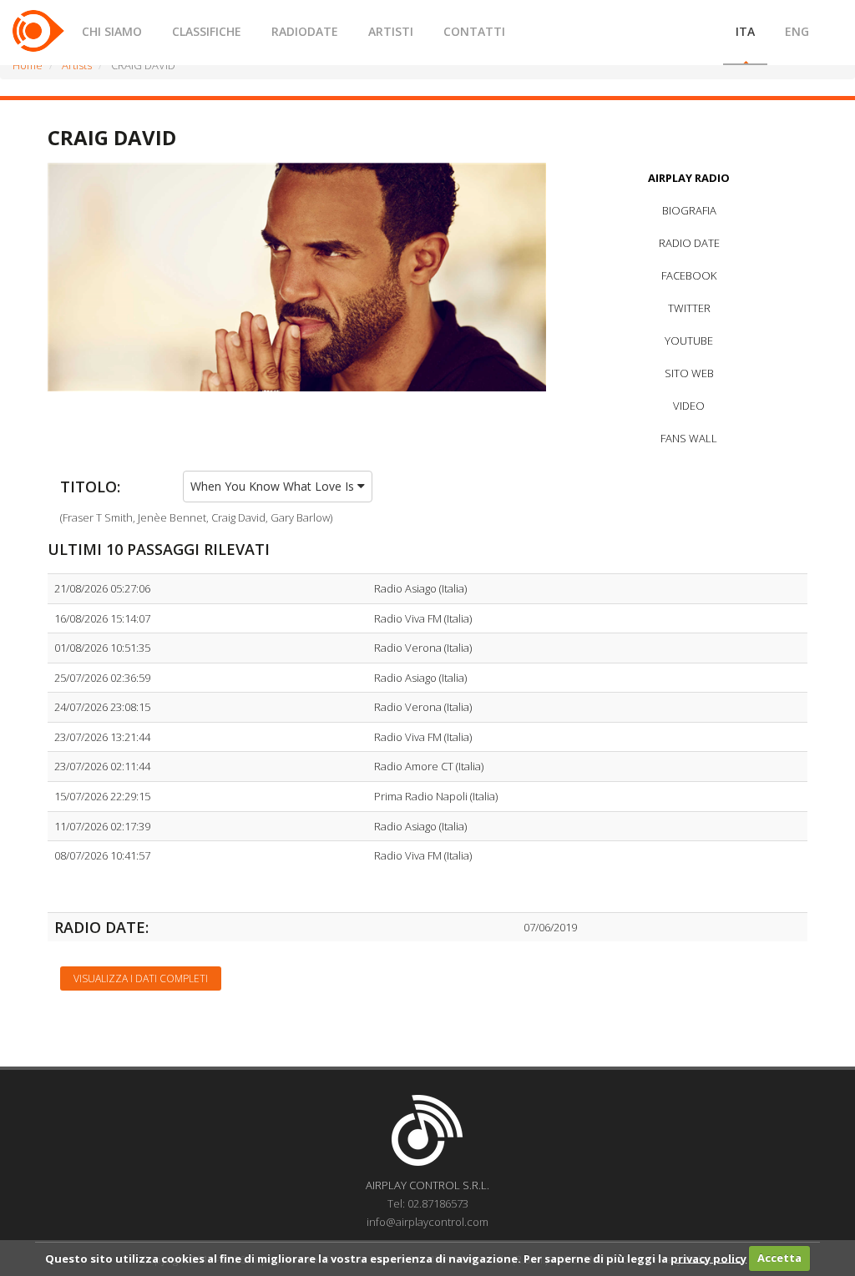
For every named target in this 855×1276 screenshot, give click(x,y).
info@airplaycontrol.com (427, 1221)
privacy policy (708, 1257)
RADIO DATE (689, 242)
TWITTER (689, 307)
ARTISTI (390, 31)
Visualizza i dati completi (140, 978)
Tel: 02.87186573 (427, 1203)
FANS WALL (688, 438)
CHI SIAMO (112, 31)
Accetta (779, 1257)
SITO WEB (689, 373)
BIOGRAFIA (689, 210)
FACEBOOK (688, 275)
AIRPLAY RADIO (689, 177)
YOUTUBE (689, 340)
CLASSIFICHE (206, 31)
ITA (745, 31)
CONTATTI (474, 31)
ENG (797, 31)
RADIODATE (304, 31)
